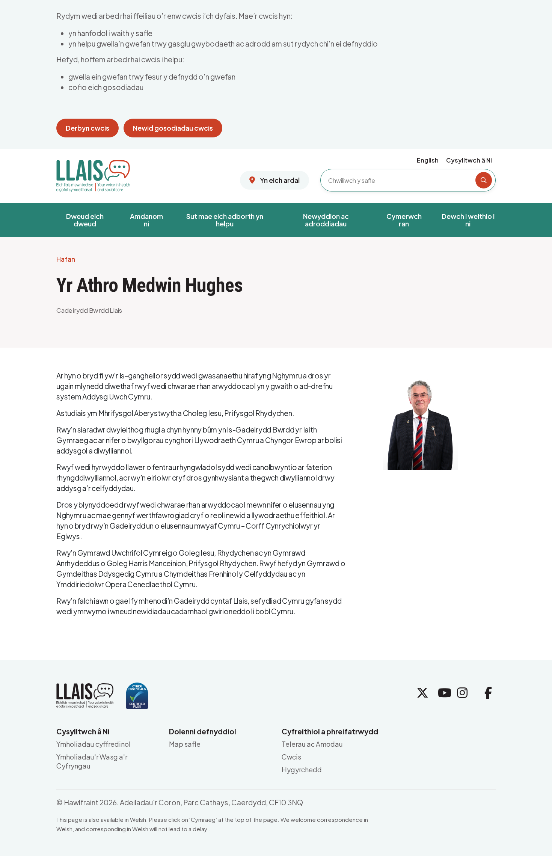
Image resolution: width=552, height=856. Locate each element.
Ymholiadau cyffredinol (93, 744)
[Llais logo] (93, 173)
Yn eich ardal (279, 180)
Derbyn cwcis (87, 128)
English (428, 160)
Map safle (185, 744)
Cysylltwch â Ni (469, 160)
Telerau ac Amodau (312, 744)
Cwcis (291, 756)
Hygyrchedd (302, 769)
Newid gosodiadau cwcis (173, 128)
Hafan (65, 259)
